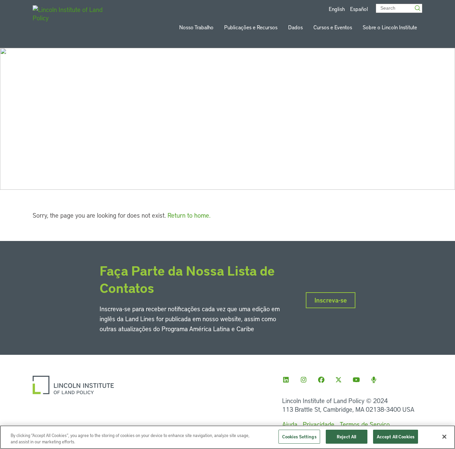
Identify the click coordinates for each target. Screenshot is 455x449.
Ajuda (289, 424)
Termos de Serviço (365, 424)
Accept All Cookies (395, 436)
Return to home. (189, 215)
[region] (227, 437)
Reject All (346, 436)
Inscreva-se (330, 300)
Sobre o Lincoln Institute (390, 27)
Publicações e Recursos (250, 27)
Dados (295, 27)
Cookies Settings (299, 436)
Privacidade (318, 424)
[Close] (444, 436)
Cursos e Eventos (332, 27)
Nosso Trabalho (196, 27)
